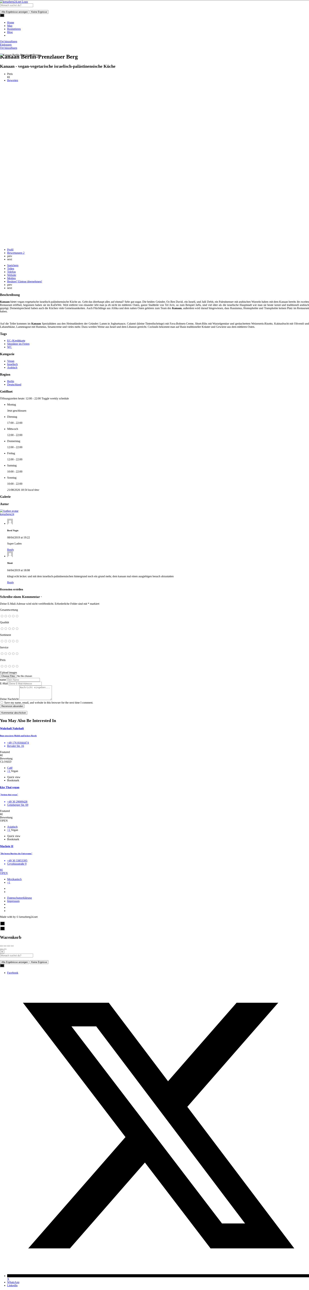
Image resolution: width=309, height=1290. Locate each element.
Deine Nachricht (9, 699)
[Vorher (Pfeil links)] (1, 949)
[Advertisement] (154, 220)
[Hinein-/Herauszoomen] (12, 945)
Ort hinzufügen (8, 41)
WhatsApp (13, 1282)
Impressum (13, 901)
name (3, 679)
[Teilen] (5, 945)
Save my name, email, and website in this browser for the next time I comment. (48, 702)
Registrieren (14, 28)
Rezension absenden (12, 706)
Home (10, 22)
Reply (10, 549)
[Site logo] (14, 1)
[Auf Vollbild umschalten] (8, 945)
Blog (10, 32)
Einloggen (6, 44)
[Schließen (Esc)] (1, 945)
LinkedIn (12, 1285)
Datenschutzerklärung (19, 897)
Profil (10, 249)
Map (9, 25)
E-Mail (4, 683)
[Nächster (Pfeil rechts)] (5, 949)
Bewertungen (15, 252)
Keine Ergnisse (39, 12)
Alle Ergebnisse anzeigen (14, 12)
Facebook (12, 972)
